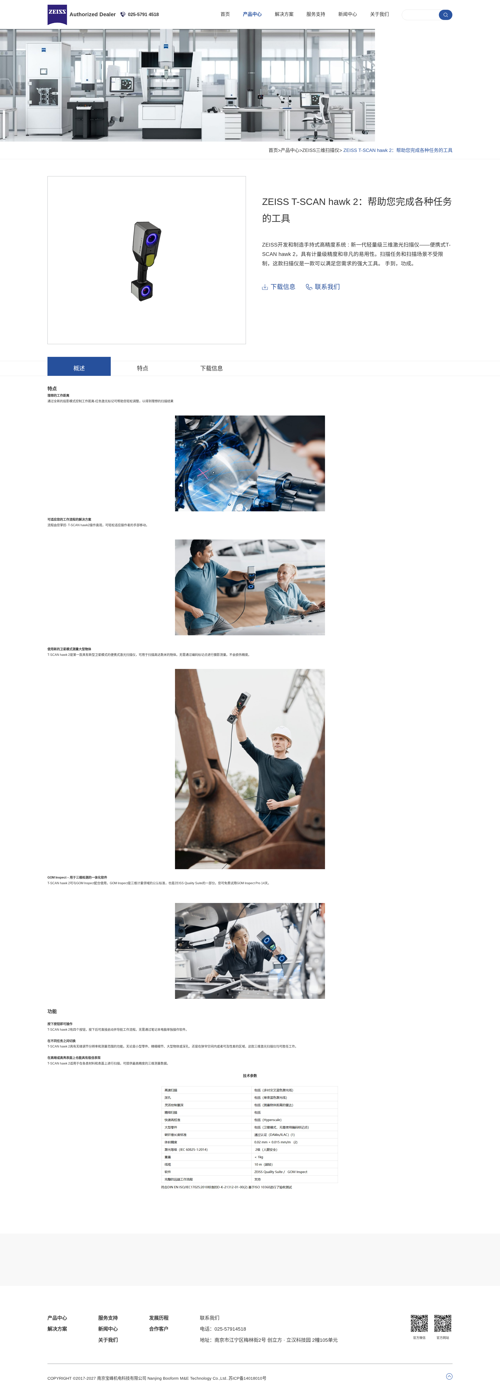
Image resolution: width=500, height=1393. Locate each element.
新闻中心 (347, 14)
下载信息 (283, 286)
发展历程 (159, 1318)
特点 (142, 368)
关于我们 (379, 14)
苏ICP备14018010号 (247, 1378)
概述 (79, 368)
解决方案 (284, 14)
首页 (225, 14)
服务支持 (315, 14)
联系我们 (327, 286)
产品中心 (252, 14)
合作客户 (159, 1329)
